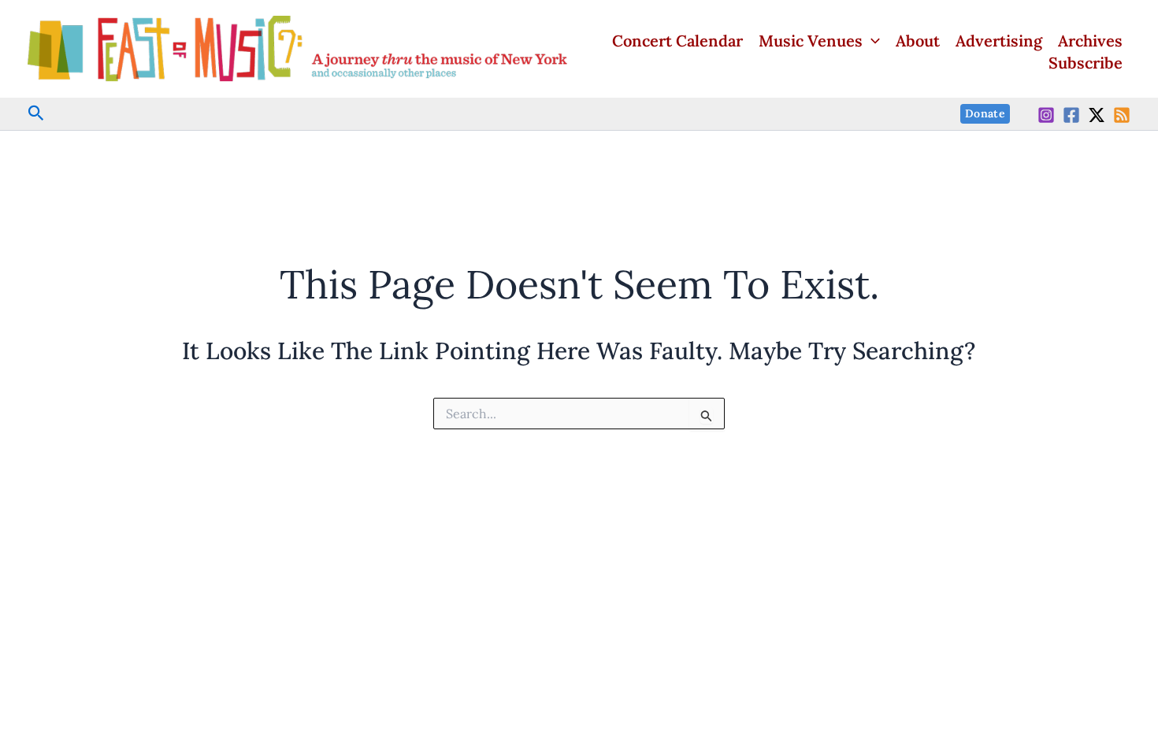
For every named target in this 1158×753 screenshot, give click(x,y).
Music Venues (811, 41)
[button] (871, 41)
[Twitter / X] (1096, 115)
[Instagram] (1046, 115)
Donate (985, 113)
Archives (1090, 41)
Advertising (999, 41)
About (918, 41)
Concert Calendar (677, 41)
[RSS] (1121, 115)
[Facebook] (1071, 115)
